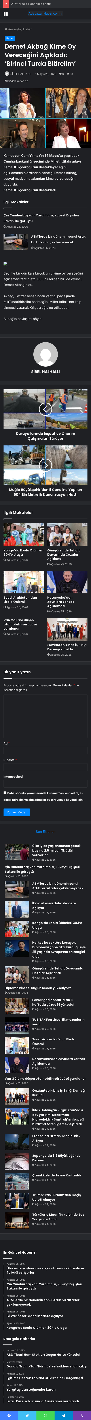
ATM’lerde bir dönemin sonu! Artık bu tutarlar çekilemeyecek (57, 885)
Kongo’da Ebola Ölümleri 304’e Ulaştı (24, 552)
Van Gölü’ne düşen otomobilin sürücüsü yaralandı (20, 624)
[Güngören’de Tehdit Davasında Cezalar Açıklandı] (67, 534)
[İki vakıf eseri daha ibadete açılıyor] (17, 909)
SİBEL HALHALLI (20, 74)
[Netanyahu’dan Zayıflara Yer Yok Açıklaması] (67, 582)
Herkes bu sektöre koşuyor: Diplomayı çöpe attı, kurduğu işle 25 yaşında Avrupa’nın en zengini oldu (59, 949)
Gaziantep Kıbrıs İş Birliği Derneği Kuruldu (67, 647)
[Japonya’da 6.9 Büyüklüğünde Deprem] (17, 1161)
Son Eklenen (45, 831)
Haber (27, 29)
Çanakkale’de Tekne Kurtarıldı (56, 1175)
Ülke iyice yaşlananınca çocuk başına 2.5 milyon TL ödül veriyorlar (56, 850)
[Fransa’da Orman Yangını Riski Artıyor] (17, 1142)
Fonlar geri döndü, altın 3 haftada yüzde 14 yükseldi (53, 1002)
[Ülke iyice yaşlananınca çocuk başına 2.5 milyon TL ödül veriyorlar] (17, 852)
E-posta (10, 760)
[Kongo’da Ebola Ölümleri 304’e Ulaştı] (24, 534)
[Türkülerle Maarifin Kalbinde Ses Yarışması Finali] (17, 1220)
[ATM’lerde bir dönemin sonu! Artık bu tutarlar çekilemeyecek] (16, 242)
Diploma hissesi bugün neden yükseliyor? (38, 988)
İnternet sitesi (13, 776)
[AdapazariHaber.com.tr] (45, 13)
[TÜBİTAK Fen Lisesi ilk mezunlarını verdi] (17, 1025)
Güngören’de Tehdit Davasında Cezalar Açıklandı (63, 554)
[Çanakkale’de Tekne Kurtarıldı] (17, 1181)
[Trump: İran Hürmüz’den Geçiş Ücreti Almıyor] (17, 1201)
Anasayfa (14, 29)
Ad (7, 743)
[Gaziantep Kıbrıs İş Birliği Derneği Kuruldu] (67, 629)
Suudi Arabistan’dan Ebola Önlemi (20, 599)
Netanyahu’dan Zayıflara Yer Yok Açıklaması (60, 601)
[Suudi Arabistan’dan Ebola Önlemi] (24, 582)
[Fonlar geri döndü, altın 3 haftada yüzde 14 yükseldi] (17, 1006)
